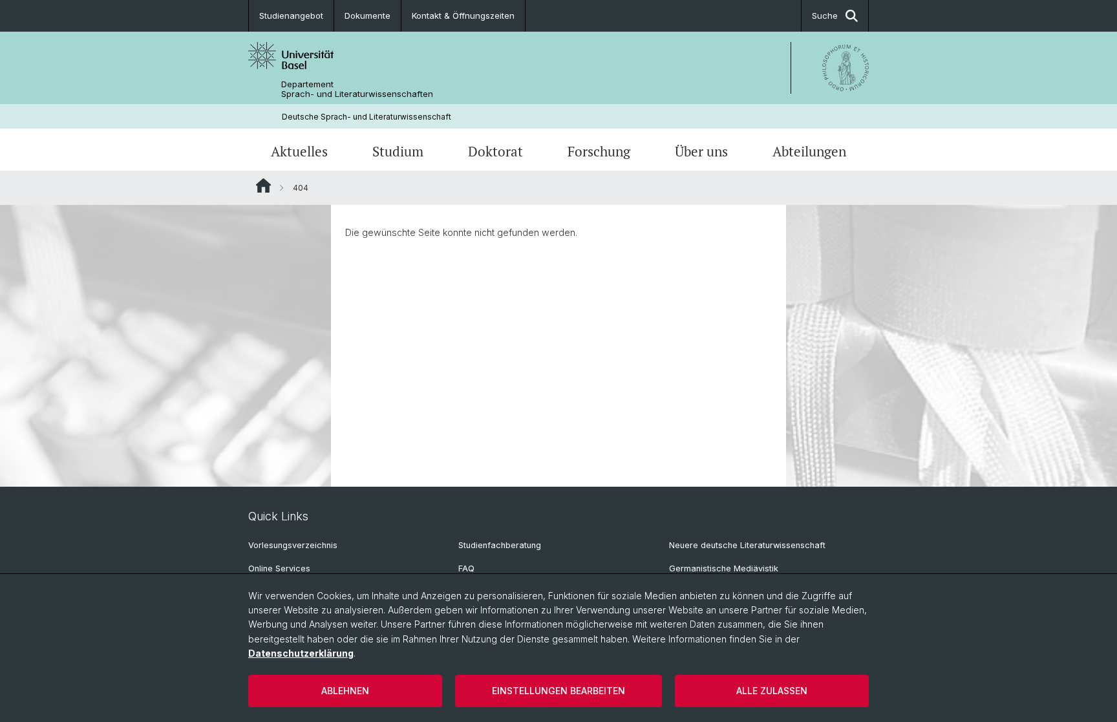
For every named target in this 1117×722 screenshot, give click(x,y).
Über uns (701, 151)
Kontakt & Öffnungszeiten (463, 15)
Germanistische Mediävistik (723, 568)
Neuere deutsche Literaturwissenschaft (747, 545)
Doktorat (495, 151)
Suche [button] (825, 15)
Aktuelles (299, 151)
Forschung (599, 151)
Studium (397, 151)
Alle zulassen (771, 690)
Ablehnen (345, 690)
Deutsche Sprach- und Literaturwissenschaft (366, 117)
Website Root (263, 185)
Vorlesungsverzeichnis (292, 545)
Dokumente (367, 15)
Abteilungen (809, 151)
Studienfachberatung (499, 545)
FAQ (466, 568)
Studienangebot (291, 15)
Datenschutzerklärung (301, 653)
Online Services (279, 568)
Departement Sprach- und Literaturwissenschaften (357, 89)
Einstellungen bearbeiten (558, 690)
